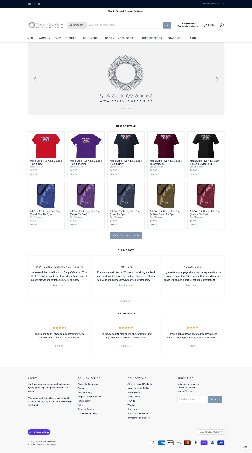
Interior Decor (152, 38)
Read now (58, 285)
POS (30, 444)
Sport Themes (134, 396)
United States (212, 4)
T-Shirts (131, 401)
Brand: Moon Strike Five (138, 417)
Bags (109, 38)
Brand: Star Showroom (138, 413)
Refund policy (84, 401)
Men (31, 38)
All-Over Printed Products (139, 384)
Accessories (127, 38)
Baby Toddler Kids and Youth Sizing (59, 267)
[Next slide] (216, 79)
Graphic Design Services (90, 396)
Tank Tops (126, 267)
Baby (58, 38)
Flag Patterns (133, 392)
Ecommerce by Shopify (46, 444)
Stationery (176, 38)
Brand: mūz (133, 409)
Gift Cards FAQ (85, 392)
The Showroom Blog (87, 413)
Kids (83, 38)
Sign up (215, 399)
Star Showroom (36, 167)
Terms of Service (86, 409)
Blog (192, 38)
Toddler (71, 38)
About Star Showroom (88, 384)
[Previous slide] (35, 79)
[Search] (167, 25)
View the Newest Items (126, 235)
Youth (95, 38)
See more (124, 301)
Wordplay (131, 405)
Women (44, 38)
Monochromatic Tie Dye (138, 388)
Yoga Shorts (192, 267)
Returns (81, 405)
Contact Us (83, 388)
